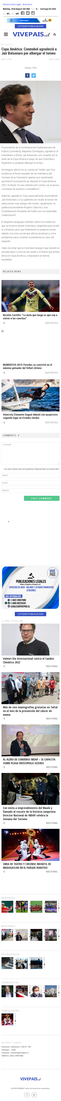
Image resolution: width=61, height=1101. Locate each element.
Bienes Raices (27, 4)
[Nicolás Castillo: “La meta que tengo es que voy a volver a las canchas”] (30, 296)
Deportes (7, 45)
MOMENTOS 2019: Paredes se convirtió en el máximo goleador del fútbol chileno (27, 366)
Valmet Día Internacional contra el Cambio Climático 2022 (28, 660)
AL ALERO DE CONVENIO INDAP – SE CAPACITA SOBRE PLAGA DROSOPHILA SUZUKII (29, 761)
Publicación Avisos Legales (12, 4)
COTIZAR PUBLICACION (30, 26)
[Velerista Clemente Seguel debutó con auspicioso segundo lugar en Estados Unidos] (30, 395)
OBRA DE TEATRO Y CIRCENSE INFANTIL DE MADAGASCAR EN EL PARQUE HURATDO (27, 866)
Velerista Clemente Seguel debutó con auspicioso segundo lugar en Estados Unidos (30, 416)
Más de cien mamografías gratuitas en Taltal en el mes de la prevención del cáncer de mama (30, 711)
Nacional (52, 666)
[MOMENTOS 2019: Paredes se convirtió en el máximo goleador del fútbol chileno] (30, 346)
